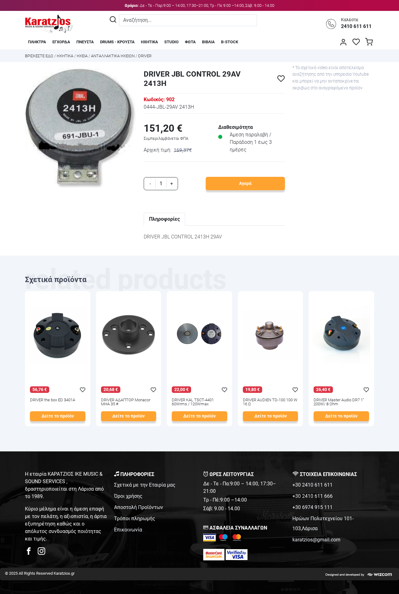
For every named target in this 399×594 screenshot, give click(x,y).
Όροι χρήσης (128, 496)
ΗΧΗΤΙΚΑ (149, 42)
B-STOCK (229, 42)
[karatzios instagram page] (41, 553)
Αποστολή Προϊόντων (138, 507)
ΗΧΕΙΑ (82, 56)
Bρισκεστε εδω (39, 56)
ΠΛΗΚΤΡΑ (37, 42)
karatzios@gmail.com (316, 540)
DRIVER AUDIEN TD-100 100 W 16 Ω (270, 402)
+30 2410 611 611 (312, 485)
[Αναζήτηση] (113, 20)
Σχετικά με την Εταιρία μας (144, 485)
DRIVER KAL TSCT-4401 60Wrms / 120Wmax (193, 402)
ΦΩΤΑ (190, 42)
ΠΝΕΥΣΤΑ (85, 42)
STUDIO (171, 42)
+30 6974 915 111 (312, 507)
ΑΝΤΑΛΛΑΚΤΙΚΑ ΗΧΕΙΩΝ (113, 56)
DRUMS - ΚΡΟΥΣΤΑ (117, 42)
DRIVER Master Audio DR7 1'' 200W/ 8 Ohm (339, 402)
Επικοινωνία (128, 530)
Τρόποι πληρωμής (134, 518)
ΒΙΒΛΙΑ (208, 42)
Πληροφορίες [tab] (164, 219)
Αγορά (245, 183)
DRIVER (144, 56)
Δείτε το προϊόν (57, 416)
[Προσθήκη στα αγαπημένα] (281, 78)
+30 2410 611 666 (312, 496)
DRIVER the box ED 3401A (52, 400)
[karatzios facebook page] (31, 553)
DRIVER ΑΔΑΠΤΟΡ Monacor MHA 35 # (125, 402)
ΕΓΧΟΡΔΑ (61, 42)
